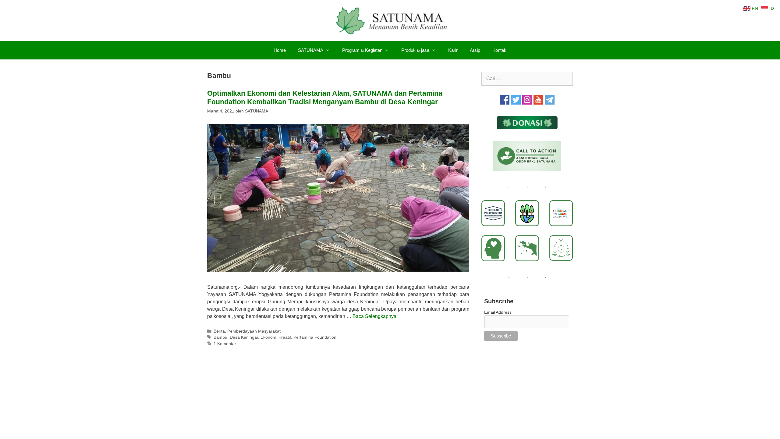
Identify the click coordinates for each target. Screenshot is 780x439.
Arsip (475, 50)
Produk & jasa (415, 50)
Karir (453, 50)
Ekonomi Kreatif (276, 337)
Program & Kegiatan (362, 50)
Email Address (498, 312)
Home (280, 50)
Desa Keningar (244, 337)
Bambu (220, 337)
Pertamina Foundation (314, 337)
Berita (219, 331)
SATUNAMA (310, 50)
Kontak (499, 50)
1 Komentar (225, 343)
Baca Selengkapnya (374, 316)
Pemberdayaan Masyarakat (254, 331)
